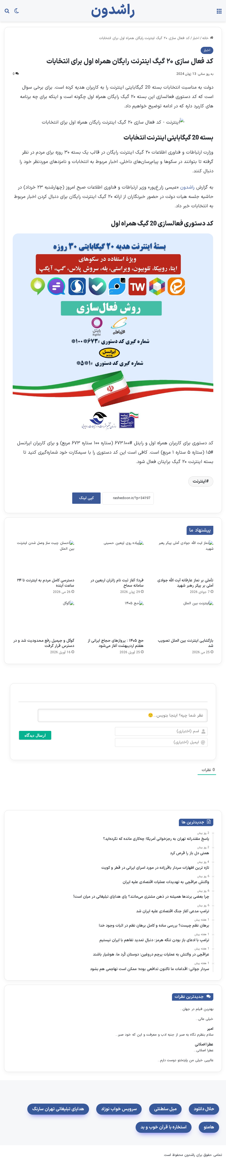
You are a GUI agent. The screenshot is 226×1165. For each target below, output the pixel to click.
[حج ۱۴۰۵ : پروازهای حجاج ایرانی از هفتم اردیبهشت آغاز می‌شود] (113, 618)
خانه (206, 38)
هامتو (209, 1127)
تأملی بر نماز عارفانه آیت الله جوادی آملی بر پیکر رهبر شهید (185, 583)
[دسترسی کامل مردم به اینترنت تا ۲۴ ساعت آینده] (43, 557)
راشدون (187, 187)
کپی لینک (86, 498)
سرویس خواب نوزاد (119, 1109)
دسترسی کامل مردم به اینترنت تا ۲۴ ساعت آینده (45, 583)
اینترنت (199, 481)
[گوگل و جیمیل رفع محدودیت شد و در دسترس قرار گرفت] (43, 618)
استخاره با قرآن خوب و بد (164, 1127)
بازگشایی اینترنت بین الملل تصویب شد (185, 643)
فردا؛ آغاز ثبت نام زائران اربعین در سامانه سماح (117, 583)
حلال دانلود (204, 1109)
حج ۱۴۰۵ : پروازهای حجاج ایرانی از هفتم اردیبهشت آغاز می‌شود (116, 643)
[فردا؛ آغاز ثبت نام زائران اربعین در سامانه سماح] (113, 557)
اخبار (196, 38)
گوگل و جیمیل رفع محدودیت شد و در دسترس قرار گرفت (43, 643)
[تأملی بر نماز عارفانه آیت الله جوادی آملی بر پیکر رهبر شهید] (182, 557)
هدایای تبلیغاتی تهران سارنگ (58, 1109)
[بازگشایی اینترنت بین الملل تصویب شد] (182, 618)
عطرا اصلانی (204, 1044)
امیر (210, 1029)
